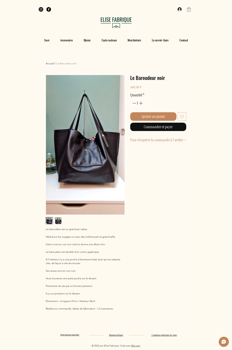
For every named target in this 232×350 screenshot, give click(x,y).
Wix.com (135, 345)
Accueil (50, 63)
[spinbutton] (137, 103)
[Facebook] (48, 9)
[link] (189, 9)
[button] (47, 40)
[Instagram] (41, 9)
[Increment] (141, 103)
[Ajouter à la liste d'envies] (182, 116)
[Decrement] (134, 103)
